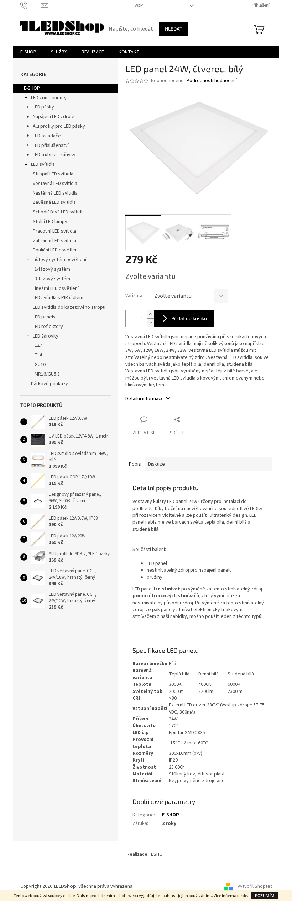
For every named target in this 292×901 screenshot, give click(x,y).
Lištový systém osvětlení (59, 259)
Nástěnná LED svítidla (55, 193)
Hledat (173, 29)
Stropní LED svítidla (53, 173)
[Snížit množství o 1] (150, 322)
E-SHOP (32, 88)
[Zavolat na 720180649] (30, 5)
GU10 (40, 364)
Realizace (137, 854)
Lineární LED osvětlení (56, 288)
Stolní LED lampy (50, 221)
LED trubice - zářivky (54, 154)
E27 (38, 345)
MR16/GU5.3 (47, 374)
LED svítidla (43, 164)
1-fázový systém (52, 269)
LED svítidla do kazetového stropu (69, 307)
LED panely (44, 316)
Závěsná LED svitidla (54, 202)
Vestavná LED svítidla (55, 183)
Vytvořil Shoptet (255, 886)
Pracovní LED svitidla (54, 231)
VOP (139, 5)
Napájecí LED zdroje (53, 116)
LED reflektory (48, 326)
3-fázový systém (52, 278)
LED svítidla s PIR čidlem (58, 297)
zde (243, 896)
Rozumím (265, 895)
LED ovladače (47, 135)
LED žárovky (45, 336)
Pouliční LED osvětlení (56, 250)
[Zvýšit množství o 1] (150, 314)
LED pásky (43, 107)
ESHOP (158, 854)
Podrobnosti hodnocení (212, 81)
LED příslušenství (51, 145)
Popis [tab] (135, 464)
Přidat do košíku (189, 318)
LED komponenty (49, 97)
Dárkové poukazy (49, 383)
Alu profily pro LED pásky (59, 126)
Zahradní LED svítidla (54, 240)
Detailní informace (144, 398)
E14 (38, 355)
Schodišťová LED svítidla (59, 212)
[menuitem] (28, 52)
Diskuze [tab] (156, 464)
